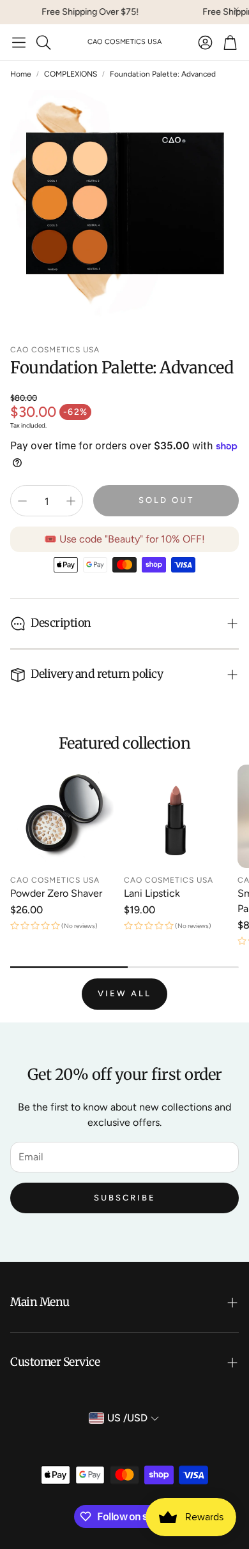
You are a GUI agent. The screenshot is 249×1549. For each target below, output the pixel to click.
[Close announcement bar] (236, 9)
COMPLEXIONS (70, 74)
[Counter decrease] (22, 501)
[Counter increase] (70, 501)
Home (20, 74)
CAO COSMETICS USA (124, 42)
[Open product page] (62, 816)
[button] (18, 42)
